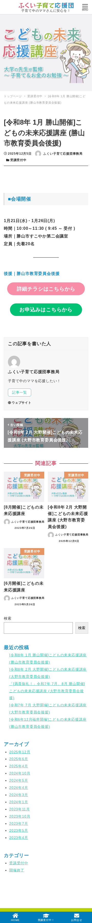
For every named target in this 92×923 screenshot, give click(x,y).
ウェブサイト (21, 402)
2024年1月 (18, 802)
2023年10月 (19, 816)
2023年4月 (18, 838)
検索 (8, 618)
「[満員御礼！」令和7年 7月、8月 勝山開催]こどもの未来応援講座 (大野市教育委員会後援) (47, 691)
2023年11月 (19, 809)
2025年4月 (18, 766)
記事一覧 (19, 392)
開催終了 (16, 870)
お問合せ (76, 920)
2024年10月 (19, 773)
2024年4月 (18, 788)
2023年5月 (18, 830)
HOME (15, 920)
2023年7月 (18, 823)
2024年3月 (18, 795)
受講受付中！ (46, 920)
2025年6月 (18, 759)
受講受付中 (18, 160)
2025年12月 (19, 752)
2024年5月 (18, 780)
